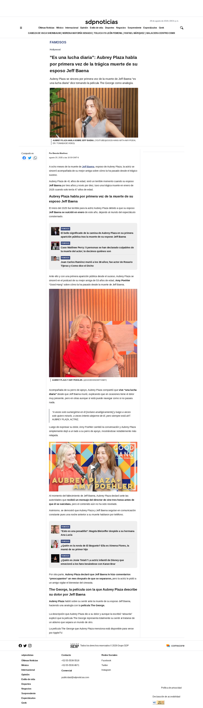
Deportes (109, 28)
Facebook (106, 660)
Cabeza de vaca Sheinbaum (44, 33)
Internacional (71, 28)
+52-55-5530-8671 (70, 665)
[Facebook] (24, 158)
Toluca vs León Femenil (108, 33)
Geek (161, 28)
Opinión (84, 28)
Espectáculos (150, 28)
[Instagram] (29, 645)
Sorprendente (134, 28)
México (59, 28)
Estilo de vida (96, 28)
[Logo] (101, 22)
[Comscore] (175, 645)
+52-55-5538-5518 (70, 660)
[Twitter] (29, 158)
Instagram (106, 670)
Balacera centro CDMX (160, 33)
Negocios (121, 28)
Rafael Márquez (134, 33)
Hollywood (55, 49)
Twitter (105, 665)
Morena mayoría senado (77, 33)
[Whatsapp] (35, 158)
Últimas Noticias (46, 28)
